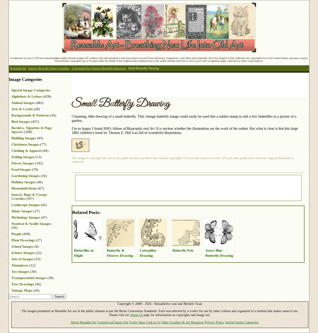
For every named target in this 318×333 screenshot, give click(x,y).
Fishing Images (22, 157)
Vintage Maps (21, 290)
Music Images (22, 211)
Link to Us (153, 322)
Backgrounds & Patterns (30, 115)
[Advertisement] (156, 85)
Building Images (23, 138)
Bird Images (20, 121)
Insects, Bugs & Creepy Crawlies (48, 68)
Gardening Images (25, 176)
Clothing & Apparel (26, 151)
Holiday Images (23, 182)
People (16, 234)
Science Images (23, 253)
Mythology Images (25, 217)
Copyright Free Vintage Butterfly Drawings (99, 68)
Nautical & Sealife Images (31, 224)
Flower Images (22, 163)
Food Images (21, 169)
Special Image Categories (30, 90)
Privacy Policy (214, 322)
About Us (136, 315)
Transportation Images (29, 278)
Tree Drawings (22, 284)
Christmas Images (25, 144)
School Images (22, 246)
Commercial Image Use (112, 322)
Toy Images (20, 271)
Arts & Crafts (22, 109)
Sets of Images (22, 259)
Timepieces (19, 265)
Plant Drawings (23, 240)
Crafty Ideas (137, 322)
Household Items (24, 188)
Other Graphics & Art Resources (182, 322)
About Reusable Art (83, 322)
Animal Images (23, 103)
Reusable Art (18, 68)
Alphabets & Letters (26, 96)
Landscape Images (25, 205)
